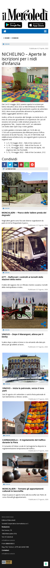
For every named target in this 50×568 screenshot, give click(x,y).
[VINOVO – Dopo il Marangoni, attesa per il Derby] (25, 310)
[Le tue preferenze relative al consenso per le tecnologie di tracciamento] (46, 564)
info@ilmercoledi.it (8, 554)
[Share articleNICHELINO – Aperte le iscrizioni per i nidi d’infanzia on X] (10, 164)
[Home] (4, 31)
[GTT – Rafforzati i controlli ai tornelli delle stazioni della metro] (25, 249)
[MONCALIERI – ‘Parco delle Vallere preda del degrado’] (25, 189)
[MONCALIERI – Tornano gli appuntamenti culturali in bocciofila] (25, 468)
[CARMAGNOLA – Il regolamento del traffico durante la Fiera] (25, 417)
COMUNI (15, 38)
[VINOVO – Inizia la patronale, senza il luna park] (25, 367)
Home (7, 38)
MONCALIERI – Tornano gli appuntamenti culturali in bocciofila (22, 490)
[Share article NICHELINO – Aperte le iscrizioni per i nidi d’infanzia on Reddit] (32, 164)
